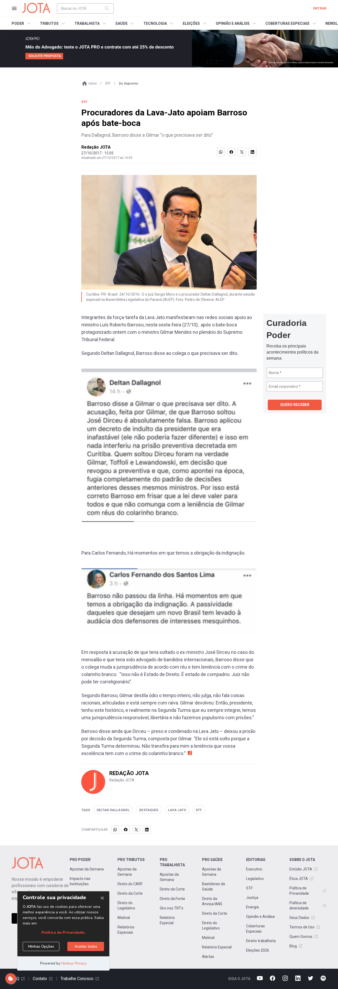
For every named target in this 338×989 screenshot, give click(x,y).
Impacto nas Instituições (80, 881)
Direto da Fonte (172, 899)
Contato (40, 978)
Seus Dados (299, 917)
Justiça (252, 897)
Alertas (208, 956)
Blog (293, 946)
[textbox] (82, 8)
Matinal (124, 917)
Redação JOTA (96, 147)
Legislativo (255, 879)
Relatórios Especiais (126, 929)
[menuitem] (21, 23)
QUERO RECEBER (294, 405)
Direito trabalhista (261, 941)
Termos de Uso (301, 927)
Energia (252, 907)
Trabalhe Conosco (76, 978)
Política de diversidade (299, 905)
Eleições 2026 (257, 950)
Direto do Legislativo (126, 905)
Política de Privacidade (299, 890)
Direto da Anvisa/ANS (212, 901)
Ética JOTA (298, 879)
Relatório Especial (167, 920)
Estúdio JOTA (300, 869)
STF (249, 888)
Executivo (254, 869)
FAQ (15, 978)
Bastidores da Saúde (213, 886)
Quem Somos (300, 936)
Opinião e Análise (260, 916)
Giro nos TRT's (171, 908)
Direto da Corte (130, 893)
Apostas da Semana (87, 869)
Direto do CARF (130, 884)
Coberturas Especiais (255, 928)
